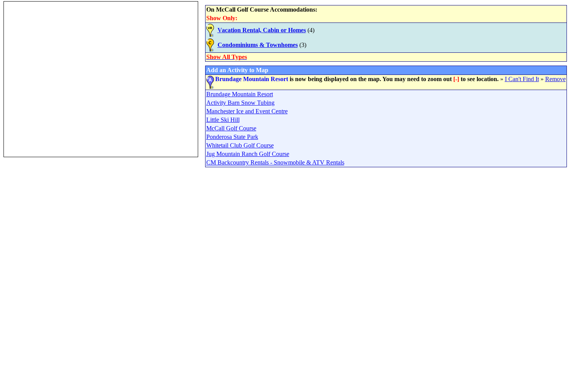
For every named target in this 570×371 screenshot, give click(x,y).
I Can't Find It (522, 79)
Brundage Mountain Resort (239, 94)
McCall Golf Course (231, 128)
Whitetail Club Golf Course (240, 145)
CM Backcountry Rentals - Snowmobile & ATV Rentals (275, 162)
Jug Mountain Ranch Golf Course (247, 154)
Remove (555, 79)
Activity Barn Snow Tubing (240, 102)
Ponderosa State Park (232, 136)
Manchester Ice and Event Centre (247, 111)
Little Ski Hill (223, 119)
